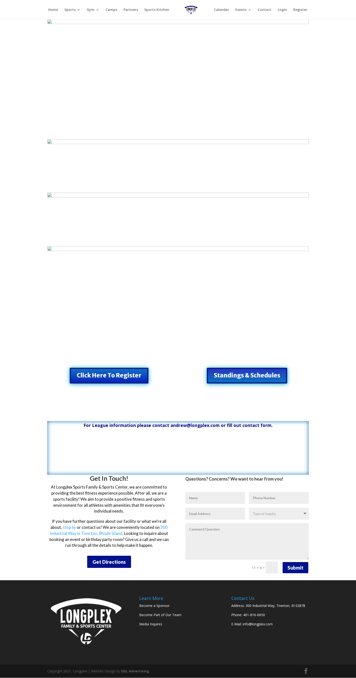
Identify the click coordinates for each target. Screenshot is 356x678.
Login (282, 10)
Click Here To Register (109, 375)
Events (241, 10)
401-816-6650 (254, 615)
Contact (264, 10)
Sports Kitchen (156, 10)
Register (300, 10)
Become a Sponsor (154, 605)
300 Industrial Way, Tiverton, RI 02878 (275, 605)
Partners (131, 10)
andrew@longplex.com (195, 425)
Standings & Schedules (247, 375)
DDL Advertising (135, 671)
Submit (295, 568)
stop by (69, 527)
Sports (70, 10)
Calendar (221, 10)
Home (53, 10)
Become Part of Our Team (160, 615)
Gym (90, 10)
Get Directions (109, 562)
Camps (111, 10)
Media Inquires (150, 624)
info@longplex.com (258, 624)
